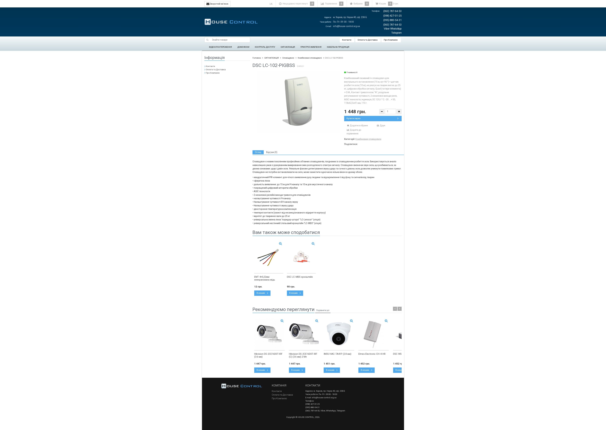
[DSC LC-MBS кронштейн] (301, 257)
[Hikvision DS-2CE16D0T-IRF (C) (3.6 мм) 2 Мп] (304, 334)
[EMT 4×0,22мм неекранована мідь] (268, 257)
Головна (256, 58)
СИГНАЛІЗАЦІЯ (288, 47)
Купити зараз (353, 118)
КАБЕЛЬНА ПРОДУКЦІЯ (338, 47)
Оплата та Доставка (367, 40)
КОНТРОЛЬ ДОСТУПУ (265, 47)
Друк (382, 125)
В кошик (261, 293)
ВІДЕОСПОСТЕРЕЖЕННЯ (220, 47)
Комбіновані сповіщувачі (310, 58)
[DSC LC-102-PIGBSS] (298, 102)
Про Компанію (391, 40)
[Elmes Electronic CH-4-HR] (373, 334)
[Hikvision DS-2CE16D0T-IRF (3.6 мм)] (269, 334)
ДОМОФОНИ (243, 47)
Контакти (346, 40)
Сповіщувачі (288, 58)
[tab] (258, 152)
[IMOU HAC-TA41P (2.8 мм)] (339, 334)
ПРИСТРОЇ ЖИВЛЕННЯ (310, 47)
